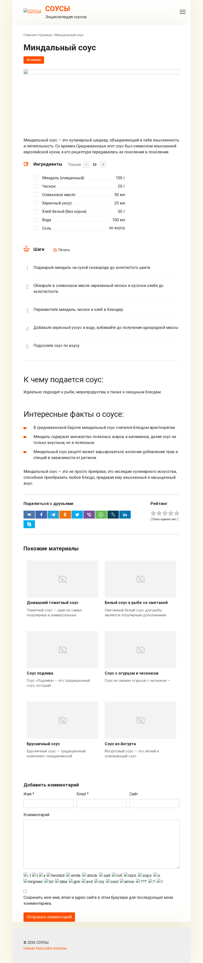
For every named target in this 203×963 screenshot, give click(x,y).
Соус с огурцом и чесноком (131, 673)
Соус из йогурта (120, 744)
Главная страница (38, 35)
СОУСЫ (57, 8)
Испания (34, 60)
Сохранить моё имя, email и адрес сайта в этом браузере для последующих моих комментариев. (98, 900)
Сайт (133, 794)
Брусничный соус (43, 744)
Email (82, 794)
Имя (29, 794)
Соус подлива (40, 673)
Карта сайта (44, 948)
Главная (29, 948)
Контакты (60, 948)
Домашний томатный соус (52, 602)
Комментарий (36, 814)
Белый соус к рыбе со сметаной (136, 602)
